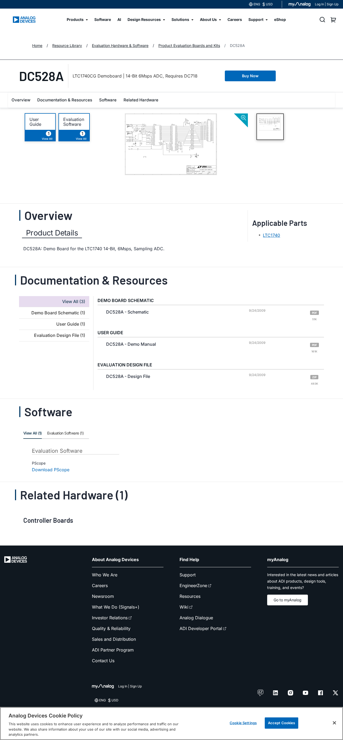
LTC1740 (271, 235)
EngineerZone (193, 585)
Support (188, 574)
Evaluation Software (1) (65, 433)
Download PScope (50, 469)
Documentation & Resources (64, 99)
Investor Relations (110, 617)
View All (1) (32, 433)
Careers (100, 585)
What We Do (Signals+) (115, 607)
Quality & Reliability (111, 628)
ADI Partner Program (113, 650)
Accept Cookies (281, 723)
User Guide (35, 122)
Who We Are (104, 574)
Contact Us (103, 660)
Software (108, 99)
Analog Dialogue (196, 617)
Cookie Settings (243, 723)
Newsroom (103, 596)
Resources (190, 596)
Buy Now (250, 75)
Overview (21, 99)
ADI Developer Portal (201, 628)
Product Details (52, 232)
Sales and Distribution (114, 639)
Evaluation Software (73, 122)
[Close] (334, 723)
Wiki (184, 607)
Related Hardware (141, 99)
